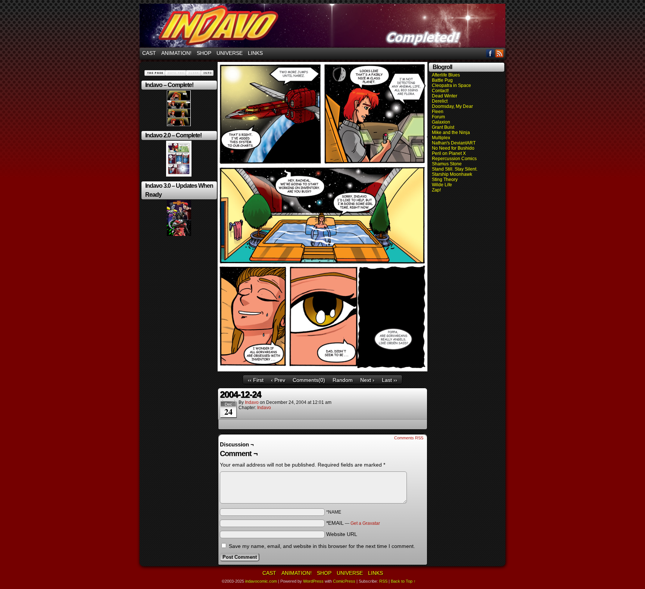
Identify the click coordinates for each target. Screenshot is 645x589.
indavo (252, 402)
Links (255, 53)
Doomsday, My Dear (452, 106)
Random (343, 380)
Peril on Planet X (449, 153)
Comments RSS (408, 438)
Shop (204, 53)
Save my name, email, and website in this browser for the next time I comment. (322, 546)
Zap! (436, 190)
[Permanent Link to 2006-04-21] (179, 124)
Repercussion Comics (454, 158)
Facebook (490, 53)
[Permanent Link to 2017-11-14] (178, 175)
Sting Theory (445, 179)
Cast (149, 53)
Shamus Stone (447, 163)
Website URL (341, 534)
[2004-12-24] (322, 370)
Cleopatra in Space (451, 85)
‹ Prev (278, 380)
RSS (499, 53)
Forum (438, 116)
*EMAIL (353, 523)
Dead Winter (444, 96)
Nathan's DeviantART (454, 143)
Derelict (440, 101)
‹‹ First (256, 380)
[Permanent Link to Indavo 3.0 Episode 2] (179, 234)
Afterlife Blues (446, 75)
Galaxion (441, 122)
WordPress (313, 581)
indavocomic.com (322, 25)
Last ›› (389, 380)
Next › (367, 380)
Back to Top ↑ (403, 581)
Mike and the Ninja (451, 132)
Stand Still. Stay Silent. (454, 169)
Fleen (437, 111)
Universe (229, 53)
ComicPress (344, 581)
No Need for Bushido (453, 148)
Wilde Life (442, 184)
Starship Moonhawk (452, 174)
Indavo (264, 407)
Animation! (176, 53)
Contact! (440, 90)
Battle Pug (442, 80)
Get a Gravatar (365, 523)
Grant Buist (443, 127)
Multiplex (441, 137)
